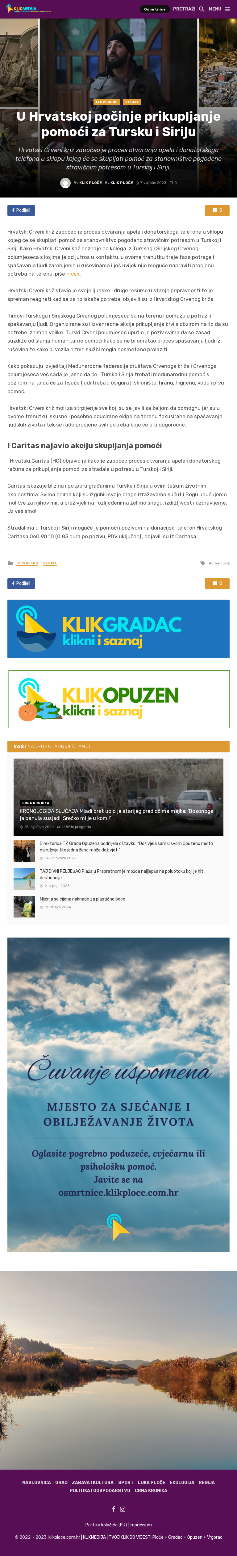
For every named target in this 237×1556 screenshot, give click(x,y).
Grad (61, 1482)
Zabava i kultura (93, 1482)
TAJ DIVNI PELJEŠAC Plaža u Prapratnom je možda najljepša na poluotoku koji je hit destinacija (121, 874)
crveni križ (220, 563)
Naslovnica (36, 1482)
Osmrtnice (155, 9)
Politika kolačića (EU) (106, 1525)
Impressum (141, 1525)
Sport (126, 1482)
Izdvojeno (107, 102)
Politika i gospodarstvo (100, 1490)
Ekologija (182, 1482)
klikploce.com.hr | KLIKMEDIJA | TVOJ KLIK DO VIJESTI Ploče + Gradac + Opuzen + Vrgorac (135, 1537)
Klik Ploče (90, 183)
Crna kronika (151, 1490)
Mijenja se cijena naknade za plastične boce (82, 899)
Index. (73, 274)
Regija (132, 102)
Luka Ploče (151, 1482)
